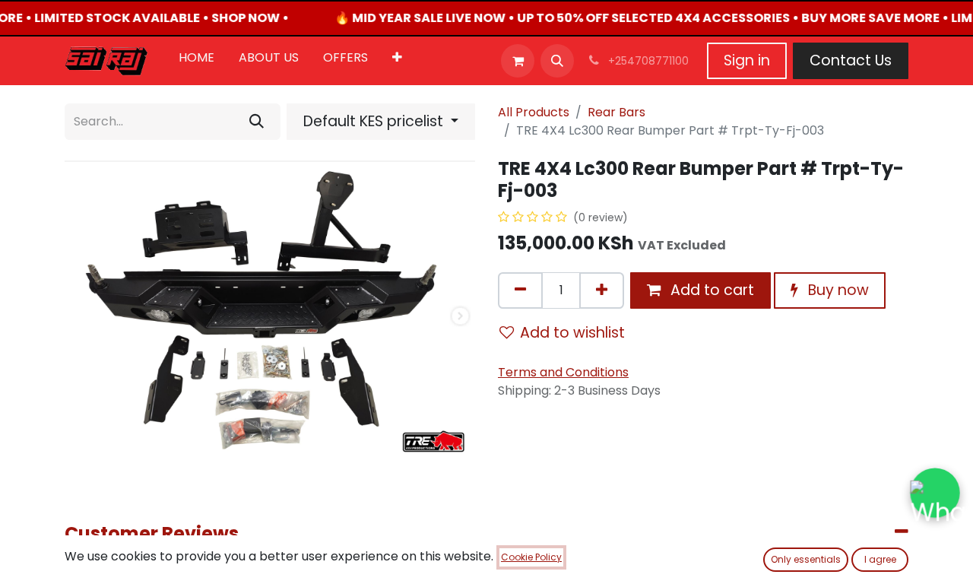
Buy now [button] (836, 290)
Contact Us (851, 60)
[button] (557, 61)
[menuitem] (196, 60)
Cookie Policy (531, 557)
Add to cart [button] (710, 290)
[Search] (256, 121)
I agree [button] (880, 559)
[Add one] (601, 290)
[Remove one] (520, 290)
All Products (533, 112)
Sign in (747, 60)
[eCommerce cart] (517, 61)
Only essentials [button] (806, 559)
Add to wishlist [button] (572, 332)
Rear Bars (616, 112)
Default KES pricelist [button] (375, 121)
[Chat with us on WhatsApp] (935, 493)
